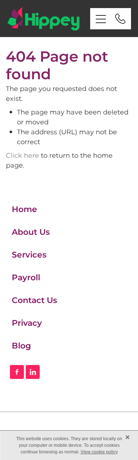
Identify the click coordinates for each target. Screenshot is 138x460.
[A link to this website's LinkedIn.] (33, 372)
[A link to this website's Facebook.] (17, 372)
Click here (22, 155)
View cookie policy (99, 451)
